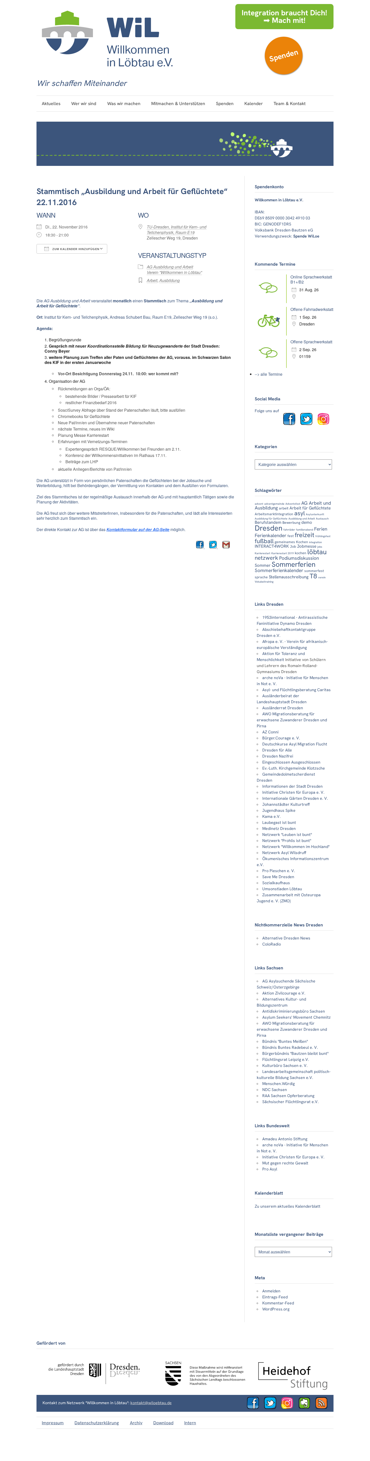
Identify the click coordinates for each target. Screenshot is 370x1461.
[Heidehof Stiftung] (292, 1388)
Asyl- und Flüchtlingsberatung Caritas (296, 689)
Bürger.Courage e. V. (281, 738)
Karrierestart (262, 553)
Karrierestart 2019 (282, 553)
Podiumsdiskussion (299, 558)
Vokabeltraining (264, 581)
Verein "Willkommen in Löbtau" (174, 272)
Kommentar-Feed (278, 1303)
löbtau (317, 551)
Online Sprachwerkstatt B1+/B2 (311, 279)
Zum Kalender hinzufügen (75, 249)
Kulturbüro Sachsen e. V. (285, 1065)
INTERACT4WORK (272, 546)
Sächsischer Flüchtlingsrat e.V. (290, 1101)
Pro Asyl (269, 1169)
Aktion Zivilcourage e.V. (283, 993)
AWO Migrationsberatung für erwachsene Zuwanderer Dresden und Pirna (292, 720)
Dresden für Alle (277, 750)
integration (315, 542)
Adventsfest (292, 503)
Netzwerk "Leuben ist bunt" (287, 834)
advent (259, 503)
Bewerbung (291, 522)
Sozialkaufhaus (276, 882)
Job (293, 546)
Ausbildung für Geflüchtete (271, 518)
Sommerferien (293, 564)
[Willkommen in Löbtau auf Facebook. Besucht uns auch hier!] (291, 423)
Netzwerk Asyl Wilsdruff (284, 852)
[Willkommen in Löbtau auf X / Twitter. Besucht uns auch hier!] (272, 1407)
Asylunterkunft (315, 514)
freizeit (304, 535)
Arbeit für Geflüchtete (310, 508)
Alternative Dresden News (286, 938)
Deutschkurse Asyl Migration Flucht (294, 744)
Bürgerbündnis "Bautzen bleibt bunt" (295, 1053)
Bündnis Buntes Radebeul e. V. (290, 1047)
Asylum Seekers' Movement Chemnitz (296, 1017)
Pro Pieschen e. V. (278, 870)
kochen (300, 553)
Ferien (320, 529)
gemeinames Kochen (291, 542)
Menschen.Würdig (278, 1083)
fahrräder (289, 529)
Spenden (283, 55)
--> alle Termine (268, 374)
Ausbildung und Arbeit (301, 518)
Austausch (322, 518)
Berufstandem (268, 522)
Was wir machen (123, 103)
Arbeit (152, 280)
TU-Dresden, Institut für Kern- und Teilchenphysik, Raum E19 (176, 229)
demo (306, 522)
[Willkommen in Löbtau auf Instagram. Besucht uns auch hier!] (325, 423)
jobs (319, 546)
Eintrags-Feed (275, 1297)
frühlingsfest (322, 536)
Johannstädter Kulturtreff (286, 804)
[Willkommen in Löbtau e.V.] (106, 71)
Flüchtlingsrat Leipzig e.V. (285, 1059)
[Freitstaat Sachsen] (203, 1388)
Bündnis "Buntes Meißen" (285, 1041)
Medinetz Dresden (279, 828)
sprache (261, 577)
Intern (190, 1423)
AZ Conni (270, 732)
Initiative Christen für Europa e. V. (293, 792)
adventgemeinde (274, 503)
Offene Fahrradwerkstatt (311, 309)
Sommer (263, 565)
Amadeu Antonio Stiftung (284, 1139)
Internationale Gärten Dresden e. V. (295, 798)
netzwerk (266, 557)
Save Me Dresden (278, 876)
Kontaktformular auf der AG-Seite (137, 529)
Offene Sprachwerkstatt (311, 342)
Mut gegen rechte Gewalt (285, 1163)
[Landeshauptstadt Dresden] (93, 1388)
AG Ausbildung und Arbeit (170, 267)
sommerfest (314, 571)
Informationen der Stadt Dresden (292, 786)
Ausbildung (169, 280)
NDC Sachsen (274, 1089)
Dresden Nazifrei (277, 756)
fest (290, 536)
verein (322, 577)
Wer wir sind (83, 103)
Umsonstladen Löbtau (282, 888)
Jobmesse (306, 546)
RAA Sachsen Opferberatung (288, 1095)
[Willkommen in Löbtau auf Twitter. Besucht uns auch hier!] (308, 423)
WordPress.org (275, 1309)
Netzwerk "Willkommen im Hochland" (295, 846)
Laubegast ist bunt (279, 822)
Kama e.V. (271, 816)
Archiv (136, 1423)
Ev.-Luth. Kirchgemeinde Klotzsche (293, 768)
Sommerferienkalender (279, 570)
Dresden (268, 528)
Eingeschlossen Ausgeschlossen (291, 762)
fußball (264, 541)
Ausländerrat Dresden (282, 708)
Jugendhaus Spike (278, 810)
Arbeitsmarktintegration (274, 514)
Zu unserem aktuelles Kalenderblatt (287, 1206)
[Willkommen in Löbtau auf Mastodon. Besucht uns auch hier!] (306, 1407)
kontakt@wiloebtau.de (151, 1402)
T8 (313, 576)
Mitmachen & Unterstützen (178, 103)
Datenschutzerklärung (97, 1423)
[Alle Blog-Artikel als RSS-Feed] (323, 1407)
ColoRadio (271, 944)
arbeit (283, 508)
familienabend (304, 529)
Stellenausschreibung (289, 577)
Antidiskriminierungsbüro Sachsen (293, 1011)
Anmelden (271, 1291)
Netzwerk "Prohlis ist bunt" (286, 840)
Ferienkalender (270, 535)
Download (163, 1423)
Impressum (53, 1423)
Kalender (253, 103)
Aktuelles (51, 103)
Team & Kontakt (290, 103)
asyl (299, 513)
